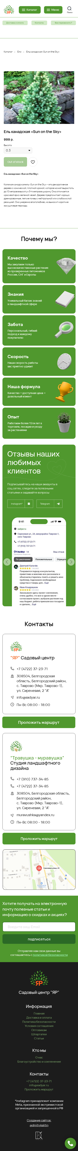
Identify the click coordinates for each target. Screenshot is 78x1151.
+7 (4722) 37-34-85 (32, 786)
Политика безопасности (39, 1022)
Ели (19, 51)
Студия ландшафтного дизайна (37, 763)
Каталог (8, 51)
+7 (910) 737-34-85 (32, 779)
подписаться (39, 939)
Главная (39, 1013)
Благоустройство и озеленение (39, 1062)
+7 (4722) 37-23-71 (32, 669)
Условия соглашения (39, 1026)
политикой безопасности (50, 955)
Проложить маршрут (39, 1089)
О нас (39, 1057)
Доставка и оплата (39, 1018)
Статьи (39, 1038)
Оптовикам (39, 1030)
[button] (63, 23)
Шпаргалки (39, 1034)
